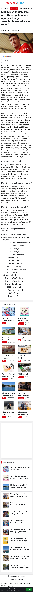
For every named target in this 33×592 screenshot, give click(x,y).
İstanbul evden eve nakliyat (16, 576)
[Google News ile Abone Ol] (7, 56)
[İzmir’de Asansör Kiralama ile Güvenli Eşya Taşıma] (8, 353)
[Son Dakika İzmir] (17, 3)
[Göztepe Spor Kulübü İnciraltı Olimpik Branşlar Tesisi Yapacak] (24, 409)
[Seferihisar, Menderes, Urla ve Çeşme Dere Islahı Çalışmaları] (16, 513)
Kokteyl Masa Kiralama (16, 579)
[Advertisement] (16, 440)
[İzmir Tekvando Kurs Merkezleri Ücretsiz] (16, 522)
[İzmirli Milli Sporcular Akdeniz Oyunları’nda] (8, 316)
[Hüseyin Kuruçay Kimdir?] (8, 409)
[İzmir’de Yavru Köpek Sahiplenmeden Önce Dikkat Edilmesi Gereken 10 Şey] (24, 353)
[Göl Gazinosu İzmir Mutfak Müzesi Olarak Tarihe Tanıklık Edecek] (8, 391)
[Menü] (3, 3)
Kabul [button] (29, 589)
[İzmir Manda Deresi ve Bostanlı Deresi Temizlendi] (16, 567)
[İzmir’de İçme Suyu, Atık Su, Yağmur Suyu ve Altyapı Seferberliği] (16, 558)
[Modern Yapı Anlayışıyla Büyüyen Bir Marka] (8, 335)
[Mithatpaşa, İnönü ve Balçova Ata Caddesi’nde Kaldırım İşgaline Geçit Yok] (16, 504)
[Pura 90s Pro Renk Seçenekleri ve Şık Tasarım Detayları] (8, 372)
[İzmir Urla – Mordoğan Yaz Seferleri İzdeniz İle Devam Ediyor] (16, 549)
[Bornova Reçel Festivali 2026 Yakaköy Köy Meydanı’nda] (16, 531)
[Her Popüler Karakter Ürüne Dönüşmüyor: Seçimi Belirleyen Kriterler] (24, 391)
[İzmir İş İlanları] (24, 335)
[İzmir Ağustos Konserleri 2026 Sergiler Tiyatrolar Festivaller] (24, 316)
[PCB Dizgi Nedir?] (24, 372)
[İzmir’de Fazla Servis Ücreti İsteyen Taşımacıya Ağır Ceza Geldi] (16, 540)
